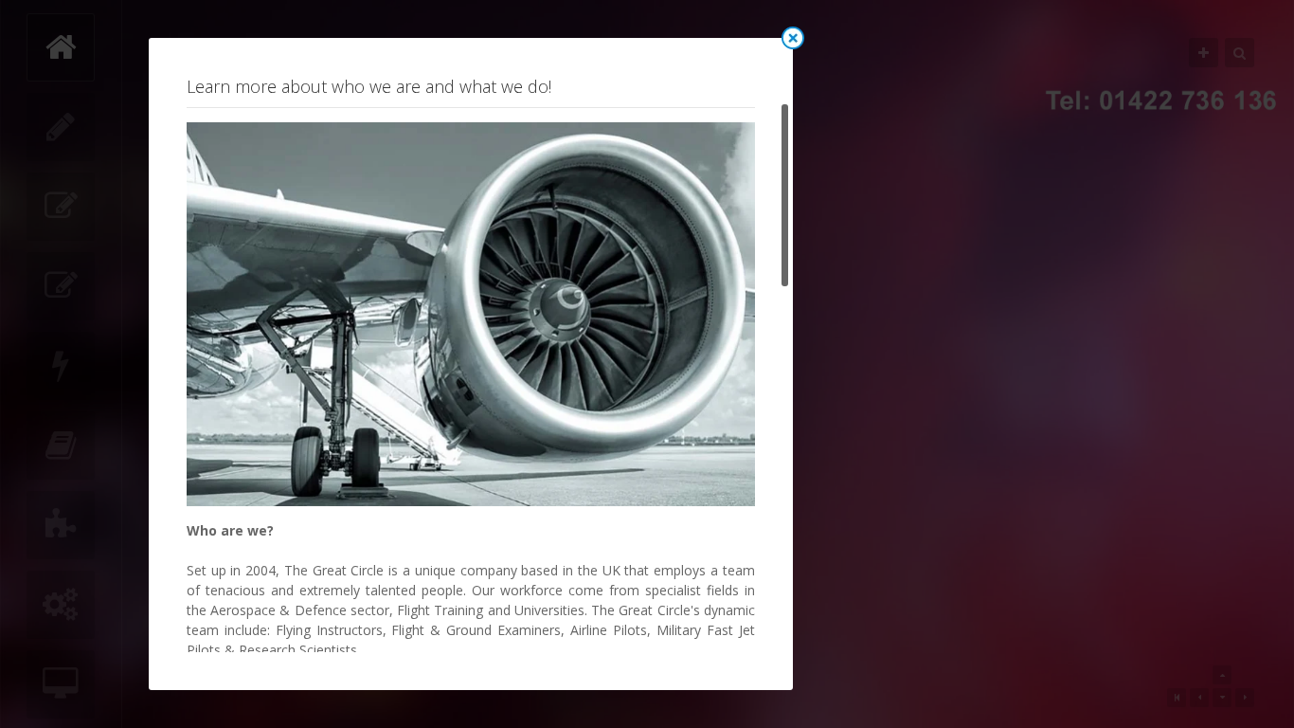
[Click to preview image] (471, 313)
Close (793, 38)
